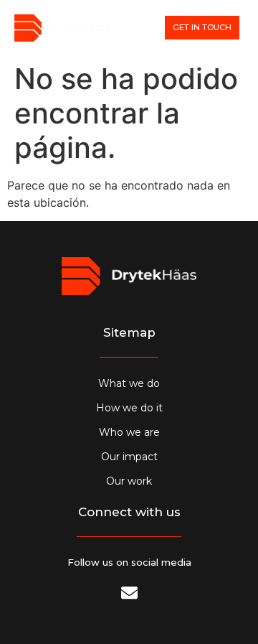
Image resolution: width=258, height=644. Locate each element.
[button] (136, 27)
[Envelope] (129, 592)
